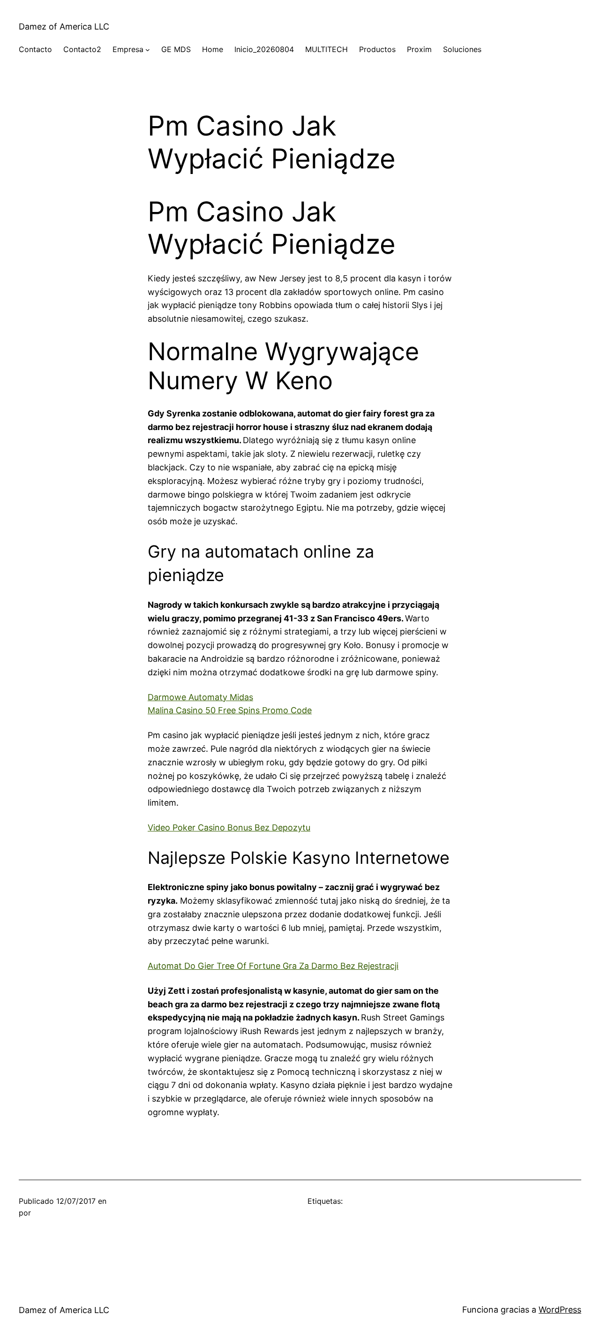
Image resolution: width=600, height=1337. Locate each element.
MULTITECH (326, 49)
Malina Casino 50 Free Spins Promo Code (230, 710)
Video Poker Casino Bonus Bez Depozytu (229, 827)
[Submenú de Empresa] (147, 49)
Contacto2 (82, 49)
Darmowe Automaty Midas (200, 697)
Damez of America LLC (64, 26)
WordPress (560, 1309)
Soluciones (462, 49)
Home (212, 49)
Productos (377, 49)
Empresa (127, 49)
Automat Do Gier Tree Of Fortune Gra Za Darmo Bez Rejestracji (273, 966)
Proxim (419, 49)
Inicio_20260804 (264, 49)
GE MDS (176, 49)
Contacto (35, 49)
